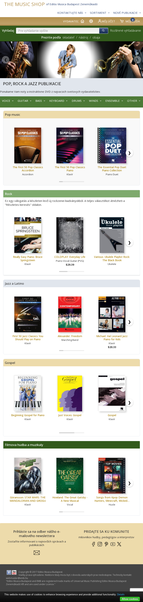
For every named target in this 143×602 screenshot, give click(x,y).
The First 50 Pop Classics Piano (70, 168)
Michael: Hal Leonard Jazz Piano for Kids (112, 337)
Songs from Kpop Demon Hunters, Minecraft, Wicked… (111, 499)
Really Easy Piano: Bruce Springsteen (27, 258)
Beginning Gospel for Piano (28, 415)
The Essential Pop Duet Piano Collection (112, 168)
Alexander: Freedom (70, 336)
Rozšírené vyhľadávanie (125, 30)
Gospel (112, 415)
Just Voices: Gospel (69, 415)
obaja (96, 37)
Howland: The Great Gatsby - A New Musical (70, 499)
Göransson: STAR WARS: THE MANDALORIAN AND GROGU (28, 499)
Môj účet (108, 21)
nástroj (83, 37)
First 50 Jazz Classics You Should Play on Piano (27, 337)
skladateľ (68, 37)
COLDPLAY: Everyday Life (69, 257)
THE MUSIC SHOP (24, 4)
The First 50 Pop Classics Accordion (28, 168)
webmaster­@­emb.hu (17, 578)
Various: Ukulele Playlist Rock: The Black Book (112, 258)
